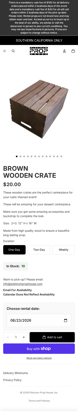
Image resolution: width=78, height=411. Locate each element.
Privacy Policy (12, 380)
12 (57, 156)
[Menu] (4, 51)
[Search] (13, 51)
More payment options (39, 358)
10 (50, 156)
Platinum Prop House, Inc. (43, 392)
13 (61, 156)
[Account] (64, 51)
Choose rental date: (23, 308)
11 (54, 156)
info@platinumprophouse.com (22, 283)
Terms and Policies (39, 400)
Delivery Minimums (15, 373)
